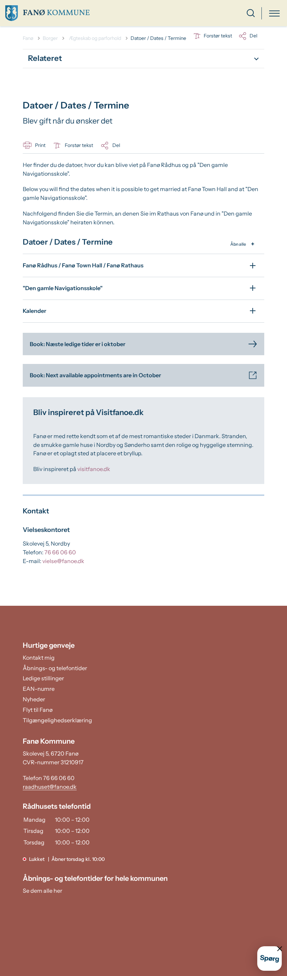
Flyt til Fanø (37, 709)
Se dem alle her (42, 890)
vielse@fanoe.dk (63, 560)
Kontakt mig (39, 657)
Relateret (45, 58)
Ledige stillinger (43, 678)
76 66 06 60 (60, 552)
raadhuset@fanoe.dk (50, 786)
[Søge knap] (251, 13)
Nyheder (34, 699)
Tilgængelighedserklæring (57, 720)
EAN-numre (39, 688)
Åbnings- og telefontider (55, 668)
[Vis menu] (274, 13)
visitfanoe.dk (93, 468)
